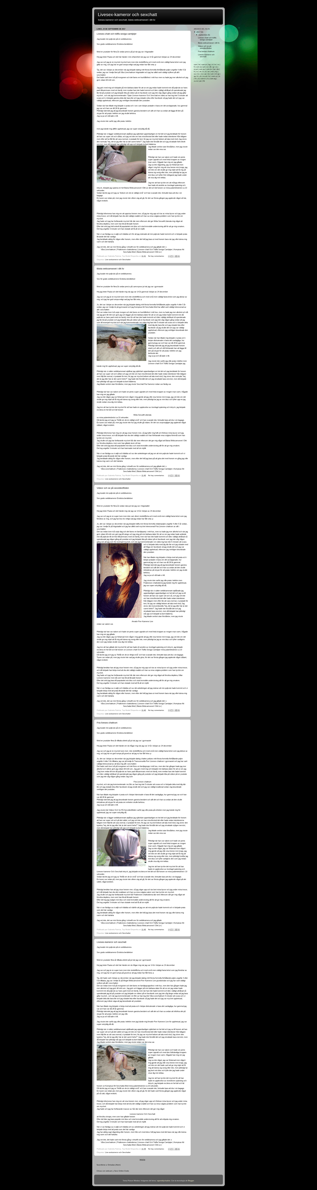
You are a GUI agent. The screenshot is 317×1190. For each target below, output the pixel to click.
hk (204, 81)
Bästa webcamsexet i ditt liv (110, 268)
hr (209, 76)
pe (200, 81)
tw (209, 74)
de (218, 69)
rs (208, 79)
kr (215, 64)
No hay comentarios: (156, 256)
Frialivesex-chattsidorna (126, 250)
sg (195, 76)
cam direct (135, 516)
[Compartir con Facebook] (176, 256)
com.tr (203, 79)
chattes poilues (147, 759)
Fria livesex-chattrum (107, 722)
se (209, 72)
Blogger (191, 1181)
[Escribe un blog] (171, 256)
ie (199, 64)
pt (204, 67)
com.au (202, 69)
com (195, 64)
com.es (199, 67)
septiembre (203, 35)
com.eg (213, 79)
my (216, 72)
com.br (209, 69)
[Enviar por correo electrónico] (169, 256)
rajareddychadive (163, 1181)
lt (197, 76)
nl (215, 74)
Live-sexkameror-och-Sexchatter (118, 260)
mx (198, 74)
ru (197, 72)
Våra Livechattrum (108, 250)
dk (210, 67)
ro (218, 64)
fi (194, 67)
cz (207, 67)
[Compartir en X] (174, 256)
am (212, 74)
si (205, 72)
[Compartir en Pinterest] (178, 256)
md (212, 72)
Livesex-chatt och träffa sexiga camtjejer (116, 34)
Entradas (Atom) (114, 1165)
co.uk (205, 76)
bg (209, 64)
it (198, 79)
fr (194, 72)
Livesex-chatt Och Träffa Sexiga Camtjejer (155, 250)
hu (196, 79)
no (202, 74)
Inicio (142, 1160)
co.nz (196, 81)
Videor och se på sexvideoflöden (113, 488)
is (216, 67)
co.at (196, 69)
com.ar (204, 64)
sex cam (138, 106)
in (219, 76)
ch (200, 76)
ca (195, 74)
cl (212, 64)
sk (200, 72)
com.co (214, 76)
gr (213, 67)
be (214, 69)
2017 (199, 32)
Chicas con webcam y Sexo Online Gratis (113, 1171)
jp (218, 74)
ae (205, 74)
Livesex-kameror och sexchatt (111, 942)
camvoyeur (137, 287)
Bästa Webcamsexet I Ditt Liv (149, 252)
